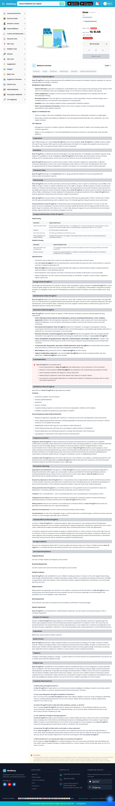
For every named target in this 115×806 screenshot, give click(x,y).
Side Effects (53, 71)
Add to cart (96, 56)
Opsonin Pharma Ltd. (91, 21)
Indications (36, 71)
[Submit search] (61, 3)
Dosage (45, 71)
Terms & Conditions (38, 780)
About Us (35, 774)
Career (34, 789)
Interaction (74, 71)
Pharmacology (64, 71)
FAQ (33, 783)
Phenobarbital (87, 17)
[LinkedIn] (14, 784)
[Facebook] (5, 784)
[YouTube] (9, 784)
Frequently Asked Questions (88, 71)
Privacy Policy (36, 777)
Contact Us (35, 786)
